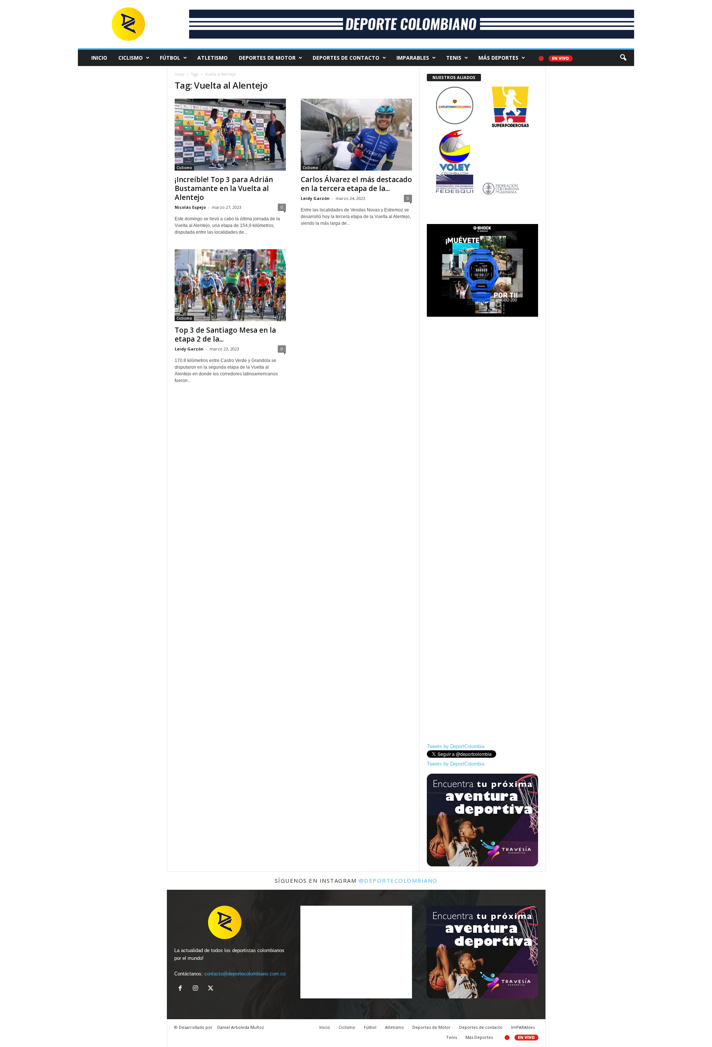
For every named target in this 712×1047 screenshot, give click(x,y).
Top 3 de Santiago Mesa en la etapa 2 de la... (225, 334)
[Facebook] (181, 989)
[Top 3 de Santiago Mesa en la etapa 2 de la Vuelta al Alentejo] (230, 285)
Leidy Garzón (315, 198)
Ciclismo (130, 57)
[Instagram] (197, 989)
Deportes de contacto (346, 57)
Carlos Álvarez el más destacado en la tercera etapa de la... (356, 184)
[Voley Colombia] (482, 134)
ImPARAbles (412, 57)
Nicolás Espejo (190, 207)
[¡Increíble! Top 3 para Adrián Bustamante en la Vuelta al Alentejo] (230, 135)
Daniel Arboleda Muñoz (240, 1027)
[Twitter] (211, 989)
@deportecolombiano (398, 880)
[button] (623, 58)
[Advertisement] (482, 433)
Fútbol (170, 57)
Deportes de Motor (267, 57)
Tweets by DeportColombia (455, 746)
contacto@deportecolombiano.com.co (245, 974)
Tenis (453, 57)
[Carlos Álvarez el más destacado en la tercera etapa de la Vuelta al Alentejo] (356, 135)
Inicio (99, 57)
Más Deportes (498, 57)
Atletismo (212, 57)
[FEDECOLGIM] (482, 188)
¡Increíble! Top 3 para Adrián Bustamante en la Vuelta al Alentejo (224, 188)
